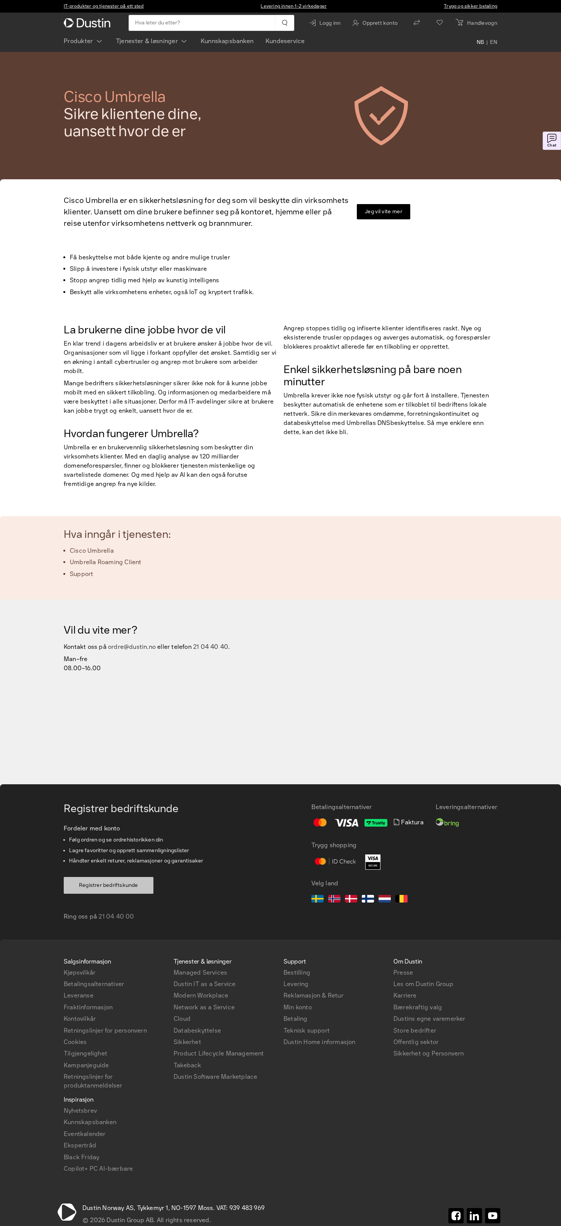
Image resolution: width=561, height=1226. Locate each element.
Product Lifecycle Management (219, 1053)
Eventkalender (85, 1134)
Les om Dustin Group (423, 984)
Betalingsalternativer (94, 984)
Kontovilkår (80, 1018)
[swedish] (317, 900)
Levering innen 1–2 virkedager (294, 6)
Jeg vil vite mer (383, 211)
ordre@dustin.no (132, 646)
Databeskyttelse (197, 1030)
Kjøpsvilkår (79, 972)
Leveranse (79, 995)
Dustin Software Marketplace (215, 1076)
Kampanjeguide (86, 1065)
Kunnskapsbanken (227, 41)
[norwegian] (334, 900)
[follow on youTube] (492, 1215)
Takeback (188, 1065)
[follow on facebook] (456, 1215)
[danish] (351, 900)
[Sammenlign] (417, 23)
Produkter (78, 41)
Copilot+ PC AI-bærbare (98, 1168)
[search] (284, 23)
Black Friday (81, 1157)
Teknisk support (307, 1030)
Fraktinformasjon (88, 1007)
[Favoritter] (440, 23)
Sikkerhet (187, 1042)
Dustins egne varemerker (429, 1018)
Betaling (296, 1018)
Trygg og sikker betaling (470, 6)
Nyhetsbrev (80, 1110)
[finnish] (368, 900)
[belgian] (401, 900)
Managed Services (200, 972)
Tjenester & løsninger (147, 41)
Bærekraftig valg (417, 1007)
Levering (296, 984)
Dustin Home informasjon (320, 1042)
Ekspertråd (80, 1145)
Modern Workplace (201, 995)
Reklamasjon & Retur (313, 995)
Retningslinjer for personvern (105, 1030)
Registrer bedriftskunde (108, 885)
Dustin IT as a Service (204, 984)
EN (493, 42)
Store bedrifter (414, 1030)
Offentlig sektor (415, 1042)
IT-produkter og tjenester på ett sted (103, 6)
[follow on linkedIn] (474, 1215)
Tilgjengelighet (85, 1053)
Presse (403, 972)
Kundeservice (285, 41)
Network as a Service (204, 1007)
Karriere (405, 995)
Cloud (182, 1018)
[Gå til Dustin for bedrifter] (88, 22)
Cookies (75, 1042)
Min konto (298, 1007)
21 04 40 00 (116, 916)
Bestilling (297, 972)
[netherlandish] (385, 900)
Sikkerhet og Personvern (428, 1053)
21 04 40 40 (210, 646)
